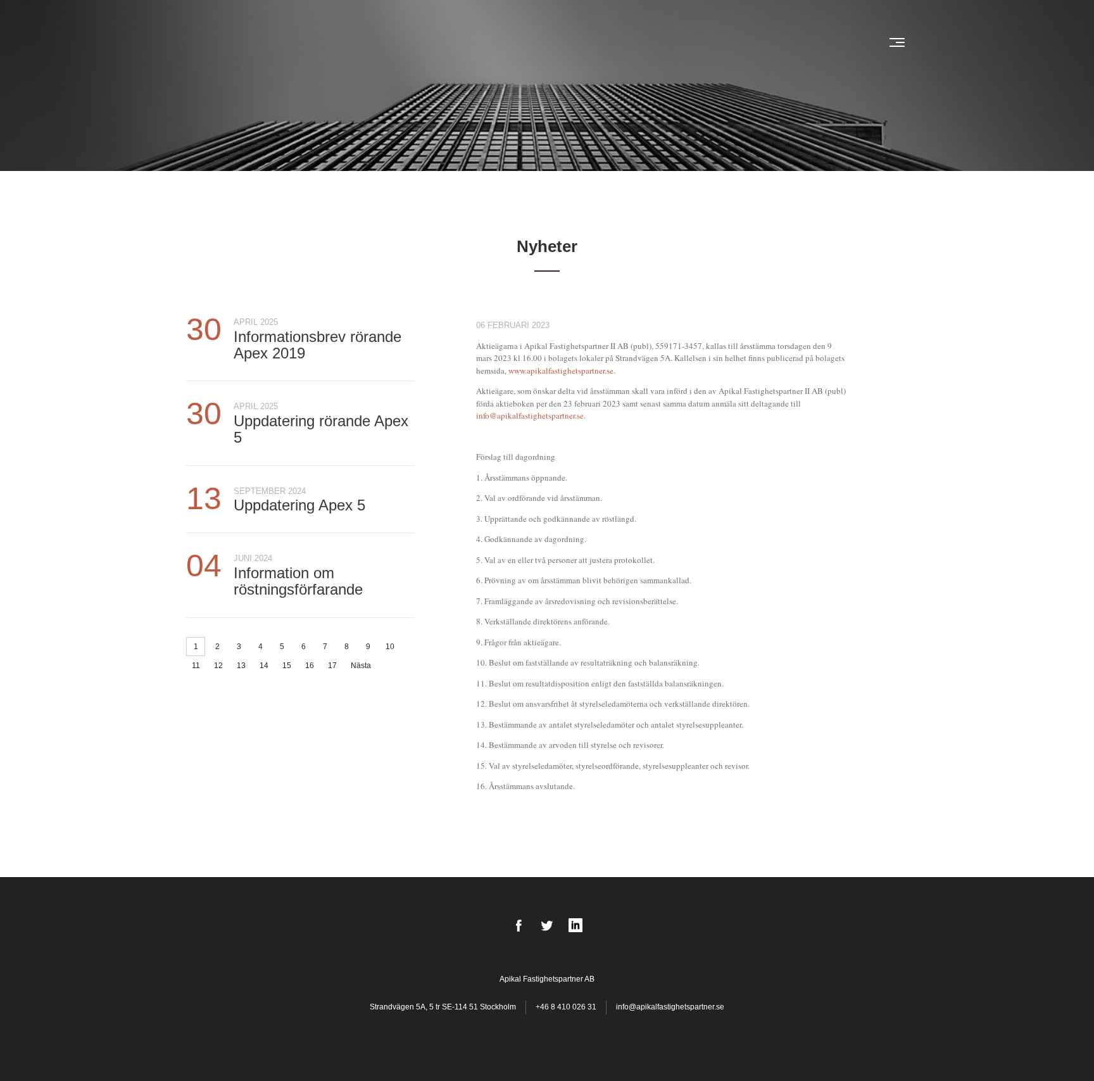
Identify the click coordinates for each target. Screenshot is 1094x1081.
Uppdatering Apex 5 (299, 505)
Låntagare (523, 42)
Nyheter (474, 42)
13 (241, 665)
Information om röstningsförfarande (298, 581)
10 (390, 646)
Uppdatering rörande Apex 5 (321, 429)
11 (196, 665)
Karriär (803, 42)
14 (264, 665)
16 (309, 665)
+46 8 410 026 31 (566, 1006)
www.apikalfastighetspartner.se (560, 370)
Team (565, 42)
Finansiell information (726, 42)
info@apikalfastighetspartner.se (530, 415)
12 (218, 665)
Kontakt (848, 42)
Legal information (625, 42)
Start (435, 42)
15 (286, 665)
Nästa (361, 665)
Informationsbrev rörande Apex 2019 (317, 345)
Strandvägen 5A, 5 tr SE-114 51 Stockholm (444, 1006)
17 (332, 665)
